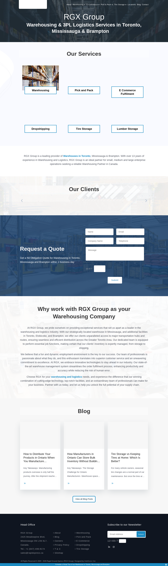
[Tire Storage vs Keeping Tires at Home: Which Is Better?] (112, 484)
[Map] (45, 553)
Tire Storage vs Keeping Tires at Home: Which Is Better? (125, 457)
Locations (132, 5)
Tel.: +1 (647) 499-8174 (33, 549)
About (69, 5)
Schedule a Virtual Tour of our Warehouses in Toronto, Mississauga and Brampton (82, 564)
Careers (58, 541)
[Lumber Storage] (127, 116)
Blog (139, 5)
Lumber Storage (127, 128)
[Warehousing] (40, 77)
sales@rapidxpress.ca (32, 553)
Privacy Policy (61, 545)
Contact (145, 5)
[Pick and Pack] (84, 77)
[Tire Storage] (84, 116)
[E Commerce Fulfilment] (127, 77)
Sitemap (58, 553)
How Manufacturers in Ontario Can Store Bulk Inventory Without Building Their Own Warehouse (83, 457)
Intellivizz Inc (90, 561)
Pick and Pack (84, 90)
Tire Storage (119, 5)
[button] (22, 200)
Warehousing (78, 5)
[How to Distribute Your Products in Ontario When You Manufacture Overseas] (24, 484)
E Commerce (83, 541)
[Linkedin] (109, 547)
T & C (57, 549)
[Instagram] (113, 547)
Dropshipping (41, 128)
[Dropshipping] (40, 116)
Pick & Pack (106, 5)
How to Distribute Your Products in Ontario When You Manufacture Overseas (39, 457)
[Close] (166, 564)
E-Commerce (92, 5)
